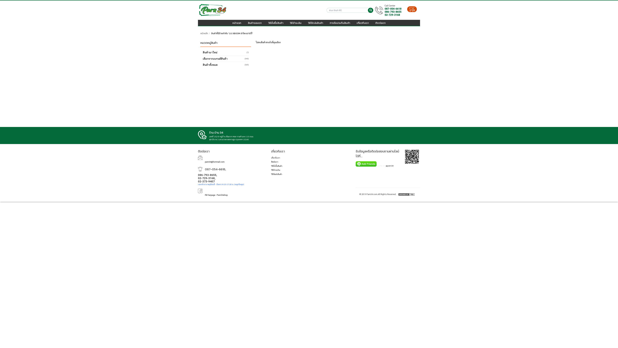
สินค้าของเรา (255, 23)
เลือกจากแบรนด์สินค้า (215, 58)
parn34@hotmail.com (215, 162)
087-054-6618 (393, 8)
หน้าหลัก (204, 33)
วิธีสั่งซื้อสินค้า (275, 23)
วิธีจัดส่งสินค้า (315, 23)
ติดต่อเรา (380, 23)
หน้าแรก (236, 23)
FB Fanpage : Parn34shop (216, 195)
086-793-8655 (393, 11)
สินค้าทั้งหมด (210, 64)
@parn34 (389, 165)
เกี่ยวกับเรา (363, 23)
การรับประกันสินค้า (340, 23)
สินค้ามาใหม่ (210, 52)
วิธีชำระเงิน (296, 23)
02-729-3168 (392, 14)
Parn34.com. (372, 194)
